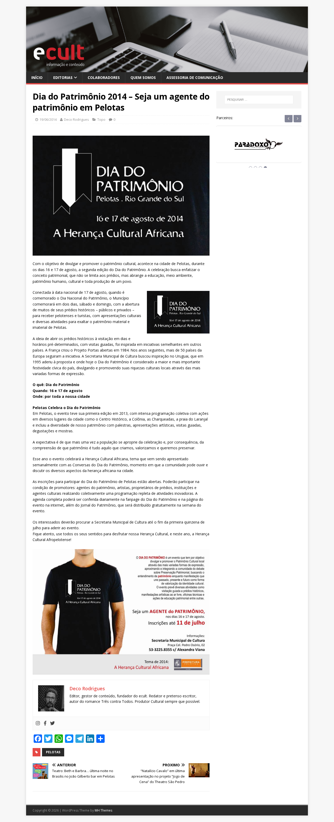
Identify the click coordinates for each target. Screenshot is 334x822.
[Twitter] (52, 723)
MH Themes (103, 810)
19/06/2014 (48, 119)
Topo (101, 119)
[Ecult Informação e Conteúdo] (167, 68)
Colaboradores (104, 77)
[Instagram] (37, 723)
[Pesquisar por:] (258, 99)
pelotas (53, 752)
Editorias (63, 77)
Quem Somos (143, 77)
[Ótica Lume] (258, 149)
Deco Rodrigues (76, 119)
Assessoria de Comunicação (194, 77)
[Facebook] (45, 723)
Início (37, 77)
